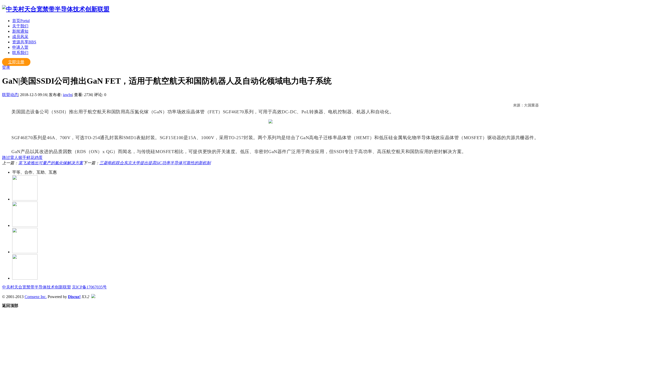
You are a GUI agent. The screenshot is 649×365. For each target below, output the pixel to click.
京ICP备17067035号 (89, 287)
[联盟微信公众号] (25, 225)
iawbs (67, 95)
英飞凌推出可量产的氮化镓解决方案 (50, 163)
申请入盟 (20, 47)
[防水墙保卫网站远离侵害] (93, 297)
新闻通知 (20, 31)
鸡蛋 (38, 157)
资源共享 (24, 42)
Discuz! (74, 297)
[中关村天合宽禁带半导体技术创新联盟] (56, 9)
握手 (22, 157)
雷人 (14, 157)
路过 (6, 157)
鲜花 (30, 157)
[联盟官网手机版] (25, 252)
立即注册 (16, 62)
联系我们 (20, 52)
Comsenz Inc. (36, 297)
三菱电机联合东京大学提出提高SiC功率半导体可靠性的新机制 (155, 163)
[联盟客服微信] (25, 278)
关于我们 (20, 26)
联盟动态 (10, 95)
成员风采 (20, 36)
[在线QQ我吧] (25, 199)
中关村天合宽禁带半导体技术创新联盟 (36, 287)
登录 (6, 67)
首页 (21, 21)
